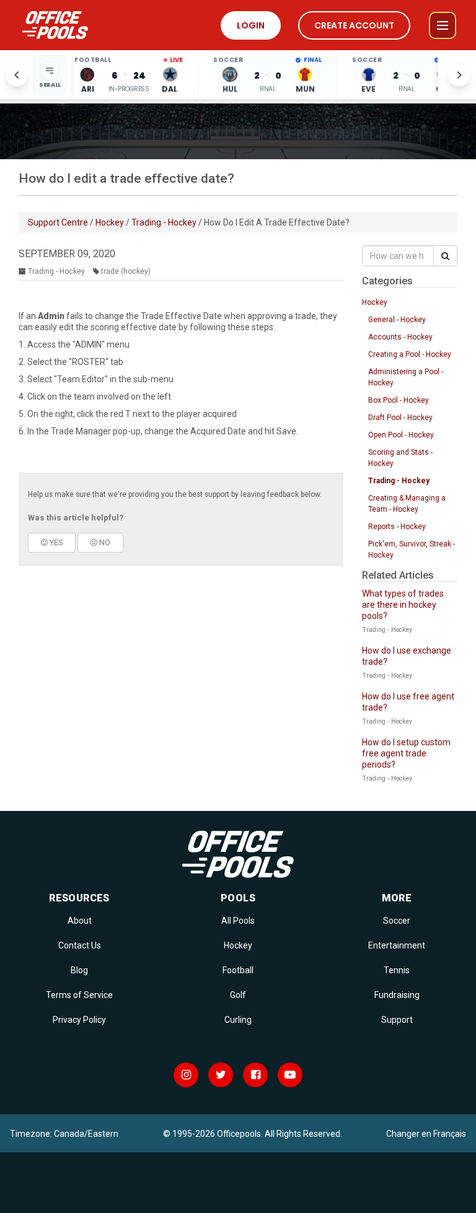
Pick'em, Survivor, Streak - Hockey (411, 549)
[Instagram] (186, 1074)
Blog (79, 970)
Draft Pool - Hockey (400, 417)
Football (238, 970)
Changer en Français (426, 1134)
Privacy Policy (79, 1020)
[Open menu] (442, 25)
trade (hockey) (126, 271)
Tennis (397, 970)
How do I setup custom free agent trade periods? (406, 753)
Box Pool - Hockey (398, 400)
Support (397, 1020)
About (80, 921)
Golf (238, 995)
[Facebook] (255, 1074)
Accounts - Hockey (400, 337)
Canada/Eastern (86, 1134)
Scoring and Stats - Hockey (400, 458)
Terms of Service (79, 995)
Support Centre (58, 222)
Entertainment (396, 945)
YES (55, 542)
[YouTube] (290, 1074)
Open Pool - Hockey (401, 435)
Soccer (396, 921)
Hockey (109, 222)
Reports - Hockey (397, 526)
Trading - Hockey (163, 222)
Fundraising (397, 995)
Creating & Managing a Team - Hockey (407, 504)
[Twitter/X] (220, 1074)
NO (103, 542)
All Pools (238, 921)
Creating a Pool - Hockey (409, 354)
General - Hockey (397, 319)
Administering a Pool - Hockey (405, 377)
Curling (238, 1020)
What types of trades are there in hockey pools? (403, 605)
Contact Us (79, 945)
